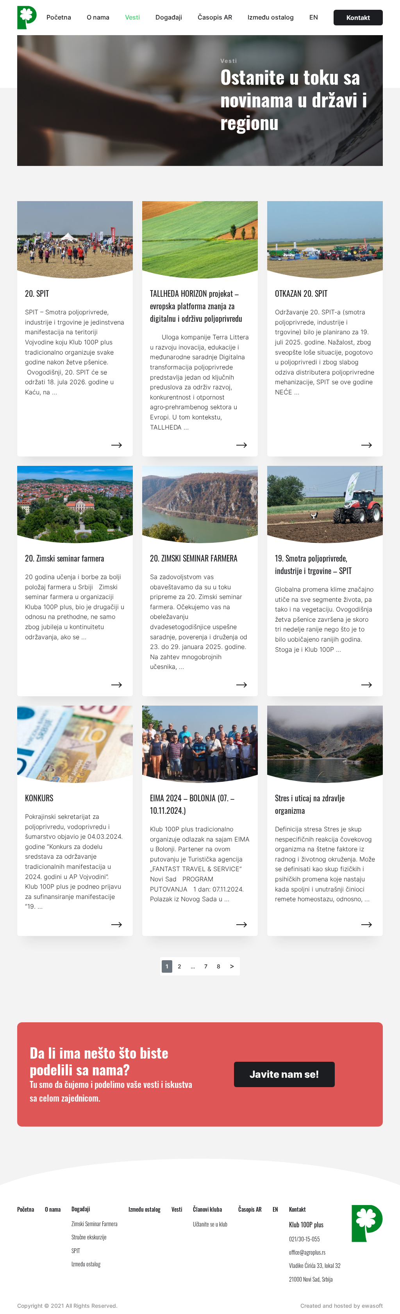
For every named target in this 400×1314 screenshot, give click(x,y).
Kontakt (358, 17)
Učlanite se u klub (210, 1224)
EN (313, 17)
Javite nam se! (284, 1074)
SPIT (75, 1250)
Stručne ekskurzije (89, 1237)
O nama (98, 17)
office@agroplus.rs (307, 1252)
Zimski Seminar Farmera (94, 1224)
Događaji (168, 17)
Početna (58, 17)
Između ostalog (271, 17)
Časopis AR (215, 17)
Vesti (132, 17)
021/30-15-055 (304, 1239)
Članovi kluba (207, 1209)
